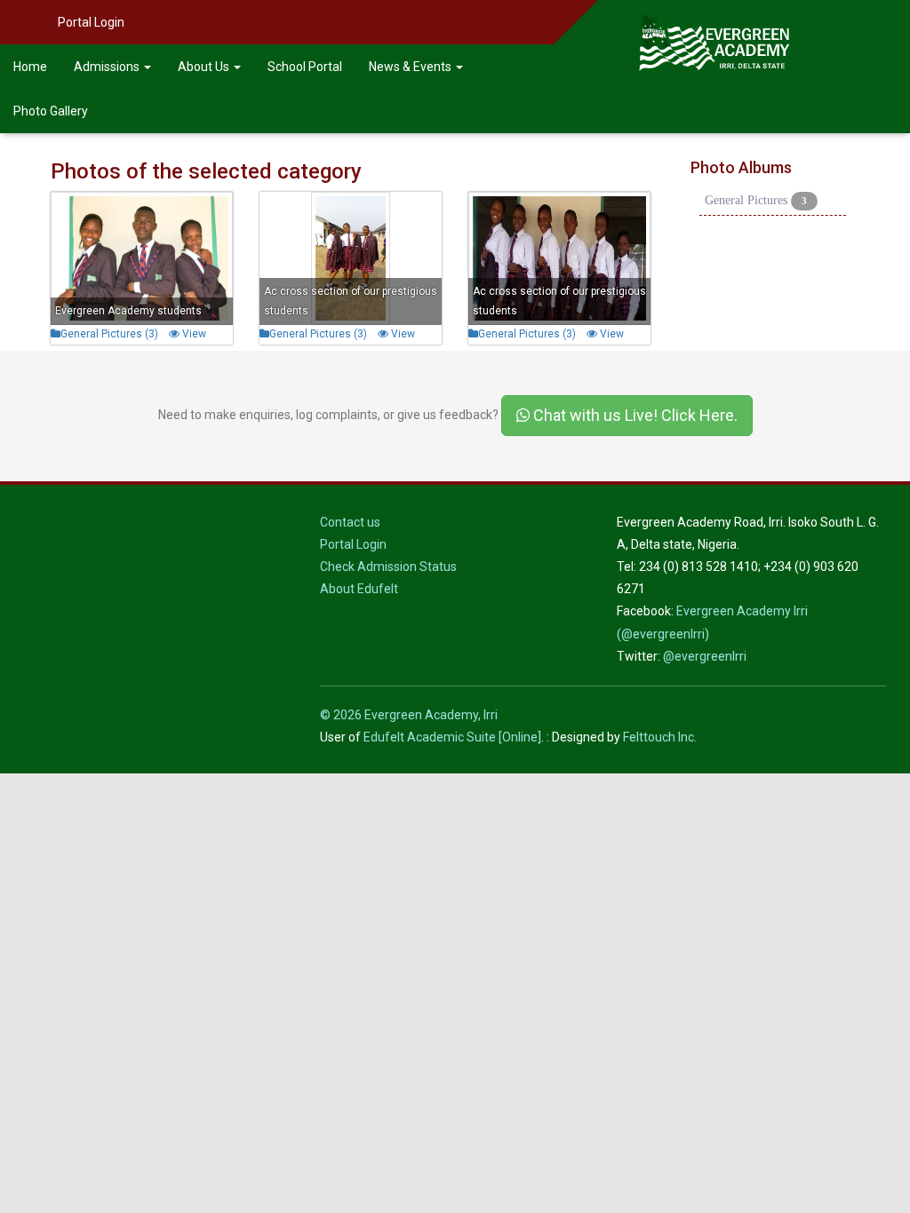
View (193, 334)
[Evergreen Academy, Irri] (713, 22)
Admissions (108, 66)
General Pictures (756, 200)
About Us (205, 66)
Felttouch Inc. (660, 737)
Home (30, 66)
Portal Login (91, 22)
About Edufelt (359, 589)
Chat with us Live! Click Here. (634, 415)
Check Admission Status (388, 566)
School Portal (304, 66)
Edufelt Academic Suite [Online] (452, 737)
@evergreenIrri (704, 656)
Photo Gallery (50, 111)
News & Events (411, 66)
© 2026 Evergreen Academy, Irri (409, 715)
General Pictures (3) (109, 334)
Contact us (350, 522)
